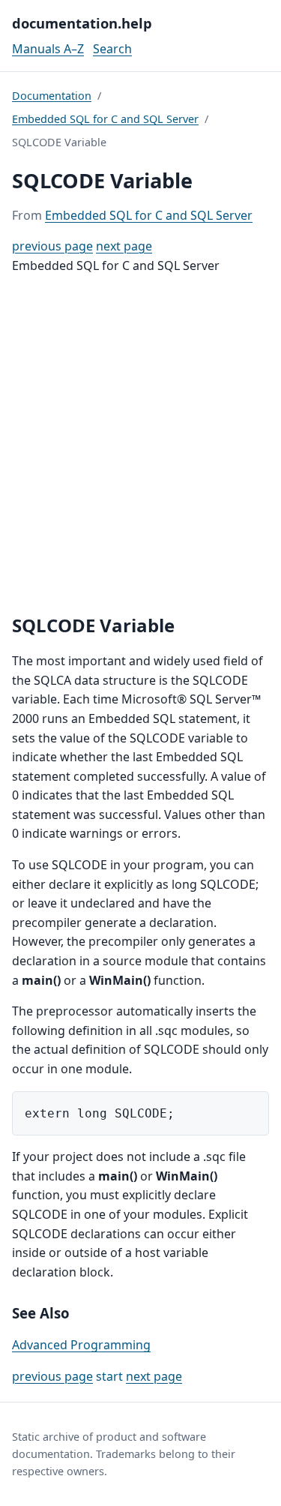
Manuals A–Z (48, 48)
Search (112, 48)
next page (124, 246)
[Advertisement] (140, 445)
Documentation (51, 95)
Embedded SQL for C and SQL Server (105, 119)
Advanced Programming (81, 1344)
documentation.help (82, 23)
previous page (52, 246)
